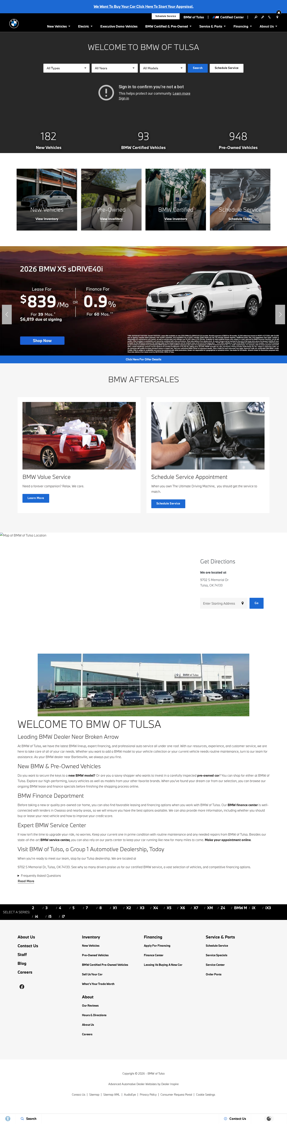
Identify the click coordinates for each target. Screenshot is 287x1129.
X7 (196, 907)
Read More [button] (26, 881)
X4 (155, 907)
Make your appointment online (228, 840)
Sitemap (94, 1094)
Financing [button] (240, 27)
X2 (128, 907)
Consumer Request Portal (176, 1094)
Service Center (215, 965)
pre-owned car (208, 775)
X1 (115, 907)
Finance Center (153, 955)
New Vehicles (90, 945)
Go (256, 603)
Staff (22, 954)
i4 (36, 916)
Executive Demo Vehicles (118, 26)
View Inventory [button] (47, 219)
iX (253, 907)
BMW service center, (55, 840)
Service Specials (216, 955)
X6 (182, 907)
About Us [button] (266, 27)
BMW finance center (243, 805)
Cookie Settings (205, 1094)
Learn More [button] (36, 498)
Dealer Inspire (170, 1084)
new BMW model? (81, 775)
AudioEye (130, 1094)
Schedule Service (217, 945)
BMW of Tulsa (156, 1073)
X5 (169, 907)
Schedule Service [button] (165, 16)
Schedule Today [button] (240, 219)
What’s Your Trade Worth (98, 984)
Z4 (223, 907)
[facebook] (22, 986)
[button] (278, 12)
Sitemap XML (111, 1094)
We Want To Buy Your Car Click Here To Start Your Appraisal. (143, 6)
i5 (50, 916)
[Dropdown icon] (256, 17)
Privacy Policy (148, 1094)
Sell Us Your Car (92, 974)
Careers (25, 972)
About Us (26, 937)
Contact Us (28, 945)
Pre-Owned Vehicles (95, 955)
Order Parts (213, 974)
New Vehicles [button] (57, 27)
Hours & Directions (94, 1015)
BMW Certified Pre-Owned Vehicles (105, 965)
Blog (22, 963)
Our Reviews (90, 1005)
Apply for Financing (157, 945)
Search (198, 68)
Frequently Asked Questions (41, 875)
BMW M (240, 907)
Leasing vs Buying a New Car (163, 965)
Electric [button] (83, 27)
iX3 (268, 907)
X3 (142, 907)
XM (210, 907)
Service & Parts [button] (210, 27)
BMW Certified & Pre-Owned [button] (166, 27)
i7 (63, 916)
